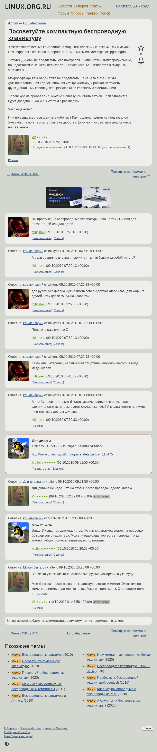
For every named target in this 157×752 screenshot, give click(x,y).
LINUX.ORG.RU (28, 6)
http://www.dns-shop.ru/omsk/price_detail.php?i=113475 (72, 454)
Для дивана (32, 481)
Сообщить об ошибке (17, 732)
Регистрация (127, 6)
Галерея (81, 6)
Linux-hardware (34, 23)
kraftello (37, 462)
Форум (63, 13)
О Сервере (10, 728)
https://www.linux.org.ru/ (18, 736)
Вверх (147, 728)
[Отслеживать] (141, 60)
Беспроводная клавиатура (42, 654)
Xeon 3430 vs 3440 (25, 174)
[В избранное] (141, 48)
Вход (145, 6)
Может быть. (32, 567)
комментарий (33, 251)
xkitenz (37, 265)
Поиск (105, 13)
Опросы (77, 13)
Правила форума (30, 728)
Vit (34, 137)
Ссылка (13, 160)
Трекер (92, 13)
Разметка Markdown (56, 728)
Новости (65, 6)
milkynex (38, 232)
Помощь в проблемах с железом (128, 174)
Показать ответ (42, 238)
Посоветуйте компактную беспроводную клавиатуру (67, 34)
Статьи (96, 6)
